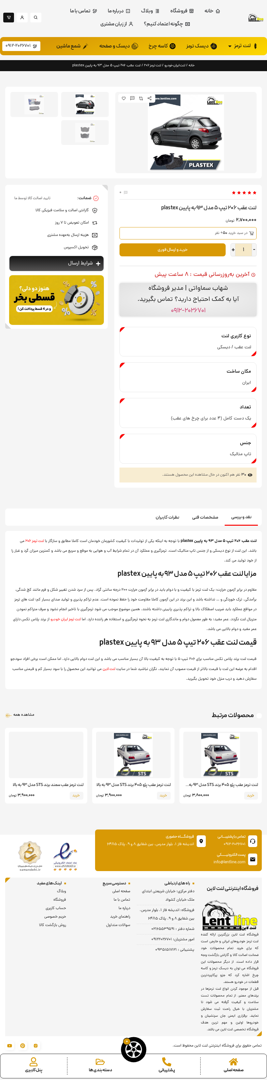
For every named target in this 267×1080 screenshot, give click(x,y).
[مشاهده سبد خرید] (134, 1049)
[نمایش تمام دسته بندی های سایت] (100, 1061)
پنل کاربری (33, 1070)
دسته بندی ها (100, 1070)
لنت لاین (109, 669)
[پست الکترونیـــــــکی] (252, 859)
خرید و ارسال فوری (173, 250)
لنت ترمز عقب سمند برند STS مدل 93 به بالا (48, 785)
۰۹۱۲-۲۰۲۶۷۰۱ (188, 310)
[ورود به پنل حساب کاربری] (33, 1061)
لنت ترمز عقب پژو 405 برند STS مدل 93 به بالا (133, 785)
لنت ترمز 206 (152, 65)
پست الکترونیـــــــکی (231, 855)
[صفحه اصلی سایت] (233, 1061)
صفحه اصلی (234, 1070)
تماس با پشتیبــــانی (232, 837)
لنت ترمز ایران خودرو (65, 619)
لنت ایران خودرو (174, 65)
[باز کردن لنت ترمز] (229, 46)
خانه (192, 65)
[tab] (241, 518)
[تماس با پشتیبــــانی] (252, 841)
